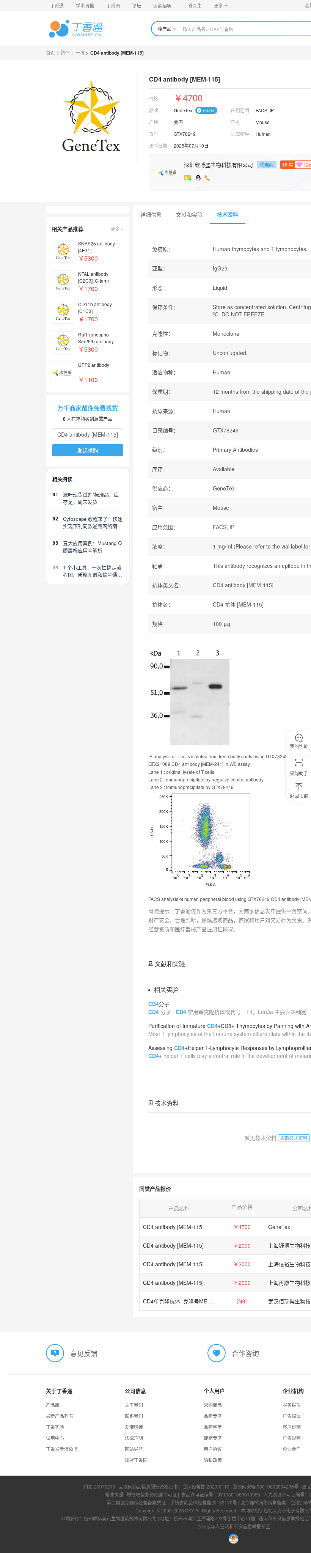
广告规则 (292, 1438)
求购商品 (213, 1405)
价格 (153, 98)
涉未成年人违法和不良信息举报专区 (233, 1526)
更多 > (117, 228)
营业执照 (114, 1494)
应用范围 (240, 110)
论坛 (136, 5)
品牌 (153, 110)
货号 (153, 133)
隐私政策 (213, 1460)
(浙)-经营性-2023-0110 (205, 1486)
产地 (153, 122)
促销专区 (213, 1438)
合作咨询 (245, 1353)
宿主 (235, 122)
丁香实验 (55, 1427)
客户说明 (292, 1427)
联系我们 (134, 1416)
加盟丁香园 (136, 1460)
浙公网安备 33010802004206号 (265, 1486)
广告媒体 (292, 1416)
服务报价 (292, 1405)
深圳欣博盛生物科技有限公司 (218, 164)
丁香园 (113, 5)
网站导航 (134, 1449)
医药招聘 (162, 5)
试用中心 (55, 1438)
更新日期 (158, 145)
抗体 (65, 52)
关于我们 (134, 1405)
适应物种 (240, 133)
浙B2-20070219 (98, 1486)
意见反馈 (83, 1353)
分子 (159, 1004)
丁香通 (57, 5)
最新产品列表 (59, 1416)
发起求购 (87, 450)
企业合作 (292, 1449)
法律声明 (134, 1438)
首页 (50, 52)
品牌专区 (213, 1416)
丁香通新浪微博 (62, 1449)
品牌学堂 (213, 1427)
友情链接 (134, 1427)
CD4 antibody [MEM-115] (173, 1227)
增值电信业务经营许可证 (152, 1494)
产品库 (53, 1405)
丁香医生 (193, 5)
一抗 (80, 52)
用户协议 (213, 1449)
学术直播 (85, 5)
